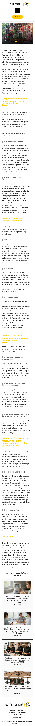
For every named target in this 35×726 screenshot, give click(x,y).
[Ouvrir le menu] (17, 10)
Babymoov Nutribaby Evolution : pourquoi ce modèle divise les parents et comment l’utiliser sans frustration (17, 599)
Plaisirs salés (17, 714)
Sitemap (30, 721)
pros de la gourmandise (17, 710)
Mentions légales (22, 721)
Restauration (17, 717)
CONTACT (17, 17)
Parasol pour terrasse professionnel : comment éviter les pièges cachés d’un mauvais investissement (17, 689)
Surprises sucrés (17, 716)
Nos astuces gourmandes (17, 712)
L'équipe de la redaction (17, 723)
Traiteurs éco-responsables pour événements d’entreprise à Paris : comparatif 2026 (17, 660)
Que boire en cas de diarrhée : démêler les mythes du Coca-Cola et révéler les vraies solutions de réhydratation (17, 630)
